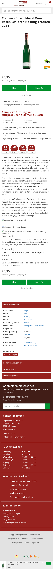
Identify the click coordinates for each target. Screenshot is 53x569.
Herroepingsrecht (32, 543)
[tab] (26, 305)
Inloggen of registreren (18, 535)
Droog (26, 316)
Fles (14, 88)
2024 (26, 328)
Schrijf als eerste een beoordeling (15, 101)
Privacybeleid (8, 516)
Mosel (26, 322)
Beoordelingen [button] (9, 369)
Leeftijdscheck (37, 539)
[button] (5, 148)
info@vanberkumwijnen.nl (14, 437)
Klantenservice (9, 510)
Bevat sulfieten (30, 345)
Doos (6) (39, 88)
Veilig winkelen (9, 519)
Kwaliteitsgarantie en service (15, 523)
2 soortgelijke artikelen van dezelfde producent (21, 104)
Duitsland (28, 319)
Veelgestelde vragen (11, 513)
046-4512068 (9, 433)
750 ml (27, 334)
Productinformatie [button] (11, 304)
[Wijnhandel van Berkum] (20, 3)
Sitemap (25, 539)
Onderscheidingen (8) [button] (12, 363)
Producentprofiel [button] (10, 375)
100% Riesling (29, 342)
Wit (25, 313)
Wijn (26, 310)
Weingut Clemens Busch (34, 325)
